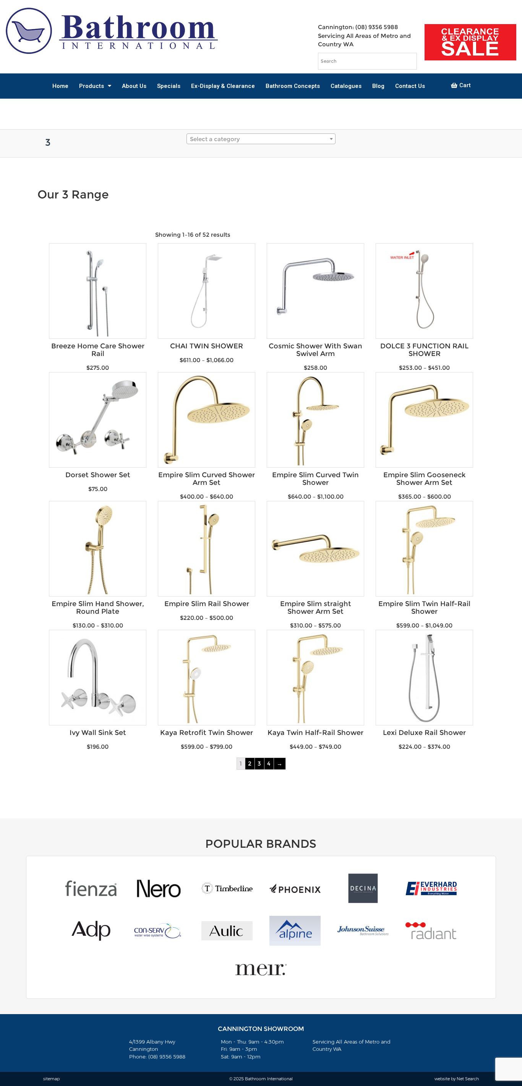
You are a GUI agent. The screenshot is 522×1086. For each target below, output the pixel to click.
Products (91, 86)
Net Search (468, 1078)
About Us (134, 86)
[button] (461, 86)
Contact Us (410, 86)
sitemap (51, 1078)
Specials (168, 86)
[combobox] (261, 138)
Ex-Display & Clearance (223, 86)
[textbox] (261, 139)
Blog (378, 86)
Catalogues (346, 86)
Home (60, 86)
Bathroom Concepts (293, 86)
